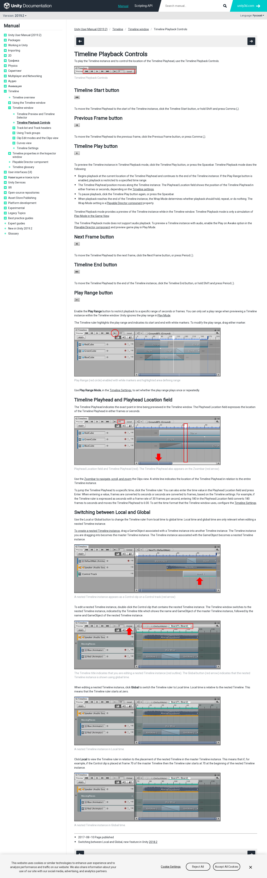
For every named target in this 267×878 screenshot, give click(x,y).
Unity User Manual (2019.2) (24, 35)
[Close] (250, 867)
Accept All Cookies (226, 866)
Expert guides (16, 223)
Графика (13, 60)
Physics (13, 65)
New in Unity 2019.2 (20, 228)
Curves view (24, 143)
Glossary (13, 233)
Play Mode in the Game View (91, 216)
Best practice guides (20, 218)
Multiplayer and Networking (25, 76)
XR (10, 187)
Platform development (22, 202)
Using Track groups (28, 133)
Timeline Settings (28, 148)
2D (10, 55)
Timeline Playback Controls (33, 122)
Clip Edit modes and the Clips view (37, 138)
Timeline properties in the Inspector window (34, 155)
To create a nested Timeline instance (97, 530)
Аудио (12, 81)
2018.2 (153, 841)
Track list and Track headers (34, 127)
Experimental (16, 208)
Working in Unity (18, 45)
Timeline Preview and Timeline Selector (36, 115)
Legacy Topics (17, 213)
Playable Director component (30, 162)
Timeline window (23, 107)
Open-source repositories (23, 192)
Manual (123, 6)
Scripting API (143, 5)
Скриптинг (15, 70)
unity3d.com (245, 5)
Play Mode (164, 315)
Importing (14, 50)
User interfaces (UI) (20, 172)
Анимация (15, 86)
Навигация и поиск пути (23, 177)
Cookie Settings (171, 866)
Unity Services (17, 182)
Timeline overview (24, 97)
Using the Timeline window (29, 102)
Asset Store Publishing (22, 197)
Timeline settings (143, 189)
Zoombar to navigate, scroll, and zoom (108, 479)
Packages (14, 40)
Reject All (198, 866)
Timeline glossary (23, 167)
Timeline (13, 91)
